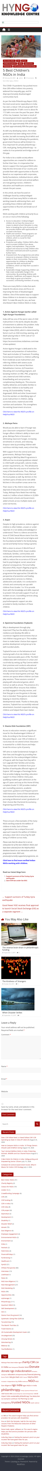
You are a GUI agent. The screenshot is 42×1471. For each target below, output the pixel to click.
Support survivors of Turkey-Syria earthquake (18, 898)
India (20, 1381)
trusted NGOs (20, 1402)
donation (26, 1371)
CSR (18, 61)
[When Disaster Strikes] (17, 989)
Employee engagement (9, 1234)
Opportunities (29, 63)
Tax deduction (35, 1396)
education (11, 1374)
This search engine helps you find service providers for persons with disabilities (19, 1431)
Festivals (4, 1247)
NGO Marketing (6, 1288)
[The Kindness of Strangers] (16, 958)
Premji (22, 1390)
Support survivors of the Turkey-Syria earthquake (20, 877)
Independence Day (12, 1381)
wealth (32, 1403)
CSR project (5, 1210)
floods (3, 1377)
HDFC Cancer (23, 1377)
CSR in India (5, 1203)
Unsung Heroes (6, 1339)
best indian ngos (8, 81)
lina (2, 1421)
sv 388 (3, 1416)
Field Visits (5, 1251)
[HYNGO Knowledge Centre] (4, 30)
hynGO (3, 1264)
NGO (31, 1381)
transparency (6, 1403)
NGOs (20, 63)
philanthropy (10, 1390)
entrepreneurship (21, 1374)
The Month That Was (8, 1325)
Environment (6, 1241)
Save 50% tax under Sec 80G (16, 880)
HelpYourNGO (33, 1377)
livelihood (25, 1381)
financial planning (33, 1374)
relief (2, 1394)
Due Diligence (6, 1231)
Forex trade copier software (11, 1429)
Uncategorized (6, 1335)
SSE (2, 1312)
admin (21, 78)
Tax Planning (22, 1399)
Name (4, 1066)
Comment (6, 1034)
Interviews (5, 1271)
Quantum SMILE (7, 1305)
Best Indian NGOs (9, 61)
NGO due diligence (8, 1281)
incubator (4, 1381)
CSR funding (5, 1200)
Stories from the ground (10, 1315)
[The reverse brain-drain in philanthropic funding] (19, 924)
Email (4, 1079)
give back (15, 1377)
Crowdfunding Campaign (10, 1193)
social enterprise (17, 1393)
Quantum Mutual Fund (31, 1390)
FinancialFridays (7, 1254)
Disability (4, 1220)
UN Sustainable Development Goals (25, 66)
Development (6, 1217)
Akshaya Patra (5, 1362)
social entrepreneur (28, 1393)
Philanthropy (8, 66)
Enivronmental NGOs (8, 1237)
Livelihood (5, 1275)
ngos (24, 1385)
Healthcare (5, 1261)
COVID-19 (4, 1190)
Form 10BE (8, 1377)
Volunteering (6, 1342)
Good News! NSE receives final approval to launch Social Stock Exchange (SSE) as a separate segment (20, 908)
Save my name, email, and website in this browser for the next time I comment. (17, 1108)
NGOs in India (32, 1385)
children (16, 81)
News (3, 1278)
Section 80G (8, 1394)
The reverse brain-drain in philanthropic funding (20, 948)
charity (26, 1362)
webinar (37, 1403)
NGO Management (8, 1285)
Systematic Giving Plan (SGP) (11, 1319)
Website (4, 1091)
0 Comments (30, 78)
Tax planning (6, 1322)
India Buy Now (6, 1437)
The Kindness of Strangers (14, 981)
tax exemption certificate (9, 1399)
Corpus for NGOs (7, 1187)
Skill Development (7, 1308)
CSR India (4, 1207)
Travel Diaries (6, 1329)
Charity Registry (7, 1183)
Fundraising (5, 1258)
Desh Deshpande (13, 1367)
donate (24, 61)
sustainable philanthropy (20, 1396)
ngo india (17, 1385)
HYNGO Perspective (10, 63)
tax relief (30, 1399)
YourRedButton (6, 1349)
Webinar (4, 1346)
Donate (34, 1367)
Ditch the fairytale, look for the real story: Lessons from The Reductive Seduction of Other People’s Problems (18, 1423)
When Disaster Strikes (12, 1012)
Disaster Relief (6, 1224)
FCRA (3, 1244)
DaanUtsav (5, 1214)
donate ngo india (11, 1371)
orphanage (5, 1298)
